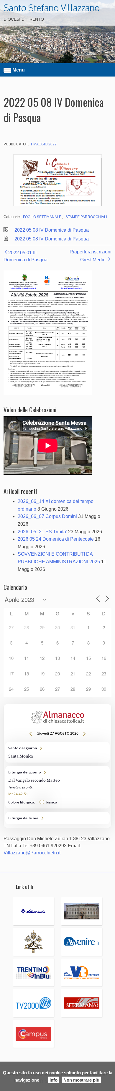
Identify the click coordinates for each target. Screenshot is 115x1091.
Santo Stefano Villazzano (52, 7)
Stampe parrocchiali (86, 217)
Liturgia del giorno (57, 787)
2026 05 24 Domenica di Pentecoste (56, 539)
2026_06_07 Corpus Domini (47, 516)
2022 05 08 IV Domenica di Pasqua (51, 230)
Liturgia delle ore (57, 818)
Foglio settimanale (42, 217)
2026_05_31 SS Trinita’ (42, 531)
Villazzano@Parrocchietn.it (32, 852)
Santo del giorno (57, 752)
